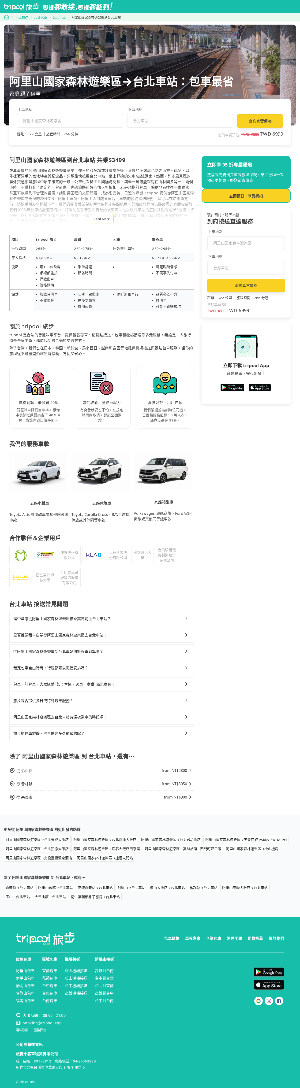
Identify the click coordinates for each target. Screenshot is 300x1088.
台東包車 (49, 993)
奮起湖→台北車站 (204, 887)
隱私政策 (22, 1030)
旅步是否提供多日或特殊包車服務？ (43, 700)
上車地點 (25, 109)
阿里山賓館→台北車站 (55, 887)
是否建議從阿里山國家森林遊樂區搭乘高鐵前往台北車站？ (62, 618)
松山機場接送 (76, 978)
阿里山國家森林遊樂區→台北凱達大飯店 (104, 839)
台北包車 (59, 17)
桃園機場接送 (76, 970)
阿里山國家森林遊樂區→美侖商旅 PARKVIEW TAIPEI (246, 839)
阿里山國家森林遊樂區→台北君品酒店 (171, 839)
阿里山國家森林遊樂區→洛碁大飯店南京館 (106, 848)
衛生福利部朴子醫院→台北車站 (95, 896)
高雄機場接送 (76, 993)
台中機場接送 (76, 985)
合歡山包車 (25, 993)
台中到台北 (104, 978)
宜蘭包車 (49, 970)
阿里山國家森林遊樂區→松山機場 (252, 848)
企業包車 (213, 938)
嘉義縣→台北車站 (20, 887)
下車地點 (135, 109)
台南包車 (49, 1000)
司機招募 (255, 938)
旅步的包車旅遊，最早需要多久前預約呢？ (49, 733)
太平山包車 (25, 978)
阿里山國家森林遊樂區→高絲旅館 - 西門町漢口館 (183, 848)
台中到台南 (104, 1000)
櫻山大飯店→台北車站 (167, 887)
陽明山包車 (25, 985)
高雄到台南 (104, 970)
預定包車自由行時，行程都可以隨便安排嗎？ (50, 667)
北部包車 (40, 17)
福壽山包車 (25, 1000)
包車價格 (171, 938)
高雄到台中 (104, 993)
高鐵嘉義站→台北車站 (95, 887)
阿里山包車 (25, 970)
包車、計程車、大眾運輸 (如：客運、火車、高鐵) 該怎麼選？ (64, 684)
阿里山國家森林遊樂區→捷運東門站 (105, 857)
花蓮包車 (49, 978)
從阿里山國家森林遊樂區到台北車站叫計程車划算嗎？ (58, 651)
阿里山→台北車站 (131, 887)
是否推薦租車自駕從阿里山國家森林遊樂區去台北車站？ (60, 635)
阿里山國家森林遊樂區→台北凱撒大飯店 (37, 848)
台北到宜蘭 (104, 985)
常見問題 (234, 938)
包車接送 (21, 17)
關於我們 (276, 938)
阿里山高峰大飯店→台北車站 (245, 887)
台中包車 (49, 985)
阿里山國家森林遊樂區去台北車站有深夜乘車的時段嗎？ (60, 717)
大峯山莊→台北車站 (50, 896)
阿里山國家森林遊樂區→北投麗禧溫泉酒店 (39, 857)
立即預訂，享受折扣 (246, 196)
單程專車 (192, 938)
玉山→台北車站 (18, 896)
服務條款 (40, 1030)
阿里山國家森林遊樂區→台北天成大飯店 (37, 839)
